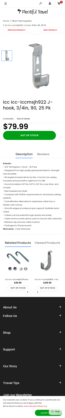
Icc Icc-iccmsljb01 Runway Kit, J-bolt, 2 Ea (25, 279)
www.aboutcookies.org (35, 406)
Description (24, 154)
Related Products (18, 243)
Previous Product (17, 30)
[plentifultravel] (32, 12)
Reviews (43, 154)
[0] (58, 4)
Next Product (50, 30)
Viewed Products (47, 243)
